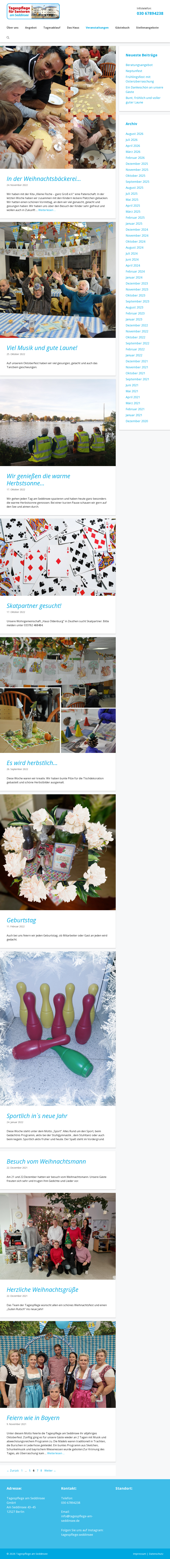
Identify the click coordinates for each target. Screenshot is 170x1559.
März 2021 (133, 403)
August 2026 (134, 134)
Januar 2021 (134, 415)
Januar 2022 (134, 355)
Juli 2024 (131, 253)
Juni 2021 (132, 385)
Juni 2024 (132, 259)
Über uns (12, 27)
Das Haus (73, 27)
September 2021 (137, 379)
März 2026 (133, 152)
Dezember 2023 (137, 283)
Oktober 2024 (135, 241)
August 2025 (134, 188)
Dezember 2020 (137, 421)
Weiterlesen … (47, 210)
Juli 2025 (131, 194)
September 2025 (137, 182)
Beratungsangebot (139, 65)
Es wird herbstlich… (32, 763)
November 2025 (137, 170)
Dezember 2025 (137, 164)
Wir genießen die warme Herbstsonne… (38, 479)
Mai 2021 (132, 391)
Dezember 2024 (137, 229)
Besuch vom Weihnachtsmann (46, 1161)
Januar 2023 (134, 319)
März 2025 (133, 211)
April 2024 (133, 265)
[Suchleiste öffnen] (8, 38)
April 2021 (133, 397)
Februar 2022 (135, 349)
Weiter (50, 1470)
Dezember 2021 (137, 361)
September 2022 (137, 343)
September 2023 (137, 301)
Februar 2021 (135, 409)
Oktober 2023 (135, 295)
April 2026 (133, 146)
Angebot (31, 27)
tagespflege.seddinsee (77, 1535)
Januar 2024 (134, 277)
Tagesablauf (51, 27)
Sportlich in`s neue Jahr (37, 1116)
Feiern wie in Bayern (33, 1418)
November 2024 (137, 235)
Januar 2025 (134, 223)
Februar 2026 (135, 158)
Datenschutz (156, 1553)
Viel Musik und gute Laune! (42, 348)
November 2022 (137, 331)
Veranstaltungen (97, 27)
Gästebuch (122, 27)
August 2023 (134, 307)
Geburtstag (21, 920)
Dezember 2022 (137, 325)
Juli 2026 (131, 140)
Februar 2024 (135, 271)
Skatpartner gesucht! (34, 606)
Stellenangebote (147, 27)
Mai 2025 (132, 200)
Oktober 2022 (135, 337)
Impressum (139, 1553)
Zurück (13, 1470)
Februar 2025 (135, 217)
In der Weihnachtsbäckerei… (44, 179)
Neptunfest (134, 71)
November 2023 (137, 289)
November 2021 (137, 367)
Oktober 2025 (135, 176)
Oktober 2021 (135, 373)
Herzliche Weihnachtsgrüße (42, 1289)
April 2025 (133, 206)
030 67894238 (150, 13)
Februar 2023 (135, 313)
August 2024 (134, 247)
